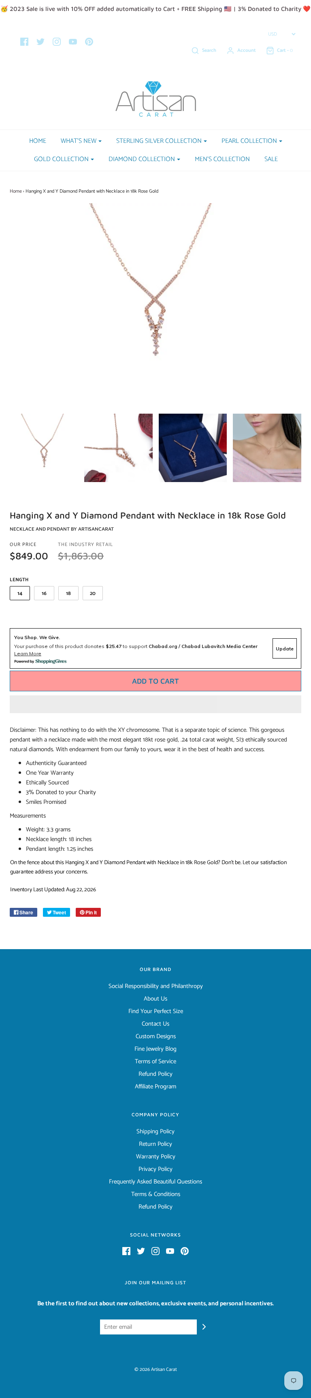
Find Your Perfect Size (155, 1011)
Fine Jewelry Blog (155, 1049)
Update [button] (285, 649)
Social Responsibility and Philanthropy (156, 986)
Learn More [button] (27, 653)
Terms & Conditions (155, 1194)
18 (68, 593)
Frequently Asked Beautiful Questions (155, 1182)
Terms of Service (155, 1062)
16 (44, 593)
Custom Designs (156, 1036)
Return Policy (155, 1144)
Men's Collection (222, 159)
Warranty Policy (155, 1157)
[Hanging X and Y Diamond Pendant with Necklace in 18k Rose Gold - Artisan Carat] (44, 448)
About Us (155, 999)
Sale (271, 159)
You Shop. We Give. (37, 637)
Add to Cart (155, 681)
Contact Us (155, 1024)
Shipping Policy (155, 1132)
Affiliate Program (155, 1087)
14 (19, 593)
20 (93, 593)
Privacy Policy (155, 1169)
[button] (155, 704)
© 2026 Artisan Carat (155, 1369)
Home (37, 141)
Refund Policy (155, 1074)
